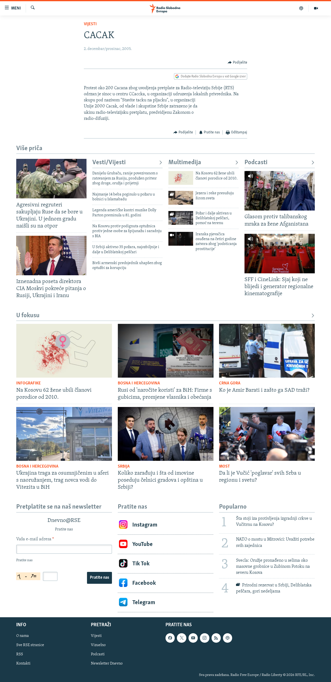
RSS (19, 655)
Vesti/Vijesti (109, 162)
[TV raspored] (227, 638)
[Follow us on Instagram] (204, 638)
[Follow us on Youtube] (193, 638)
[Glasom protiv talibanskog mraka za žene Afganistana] (279, 191)
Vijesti (90, 24)
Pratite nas (99, 578)
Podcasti (256, 162)
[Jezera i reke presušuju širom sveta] (180, 198)
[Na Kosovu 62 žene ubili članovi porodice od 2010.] (180, 178)
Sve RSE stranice (30, 645)
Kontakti (23, 664)
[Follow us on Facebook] (170, 638)
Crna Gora (229, 383)
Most (224, 466)
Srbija (124, 466)
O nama (22, 636)
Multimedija (184, 162)
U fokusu (27, 315)
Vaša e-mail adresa (35, 539)
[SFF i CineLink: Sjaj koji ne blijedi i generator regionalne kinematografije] (279, 253)
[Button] (237, 62)
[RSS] (216, 638)
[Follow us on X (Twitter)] (181, 638)
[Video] (316, 8)
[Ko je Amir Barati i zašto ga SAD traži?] (267, 351)
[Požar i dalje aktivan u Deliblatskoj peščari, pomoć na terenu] (180, 218)
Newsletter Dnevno (107, 664)
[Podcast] (301, 8)
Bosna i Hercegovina (139, 383)
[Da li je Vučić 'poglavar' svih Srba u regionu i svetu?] (267, 434)
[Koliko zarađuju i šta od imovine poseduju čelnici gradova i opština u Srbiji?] (165, 434)
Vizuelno (98, 645)
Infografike (28, 383)
